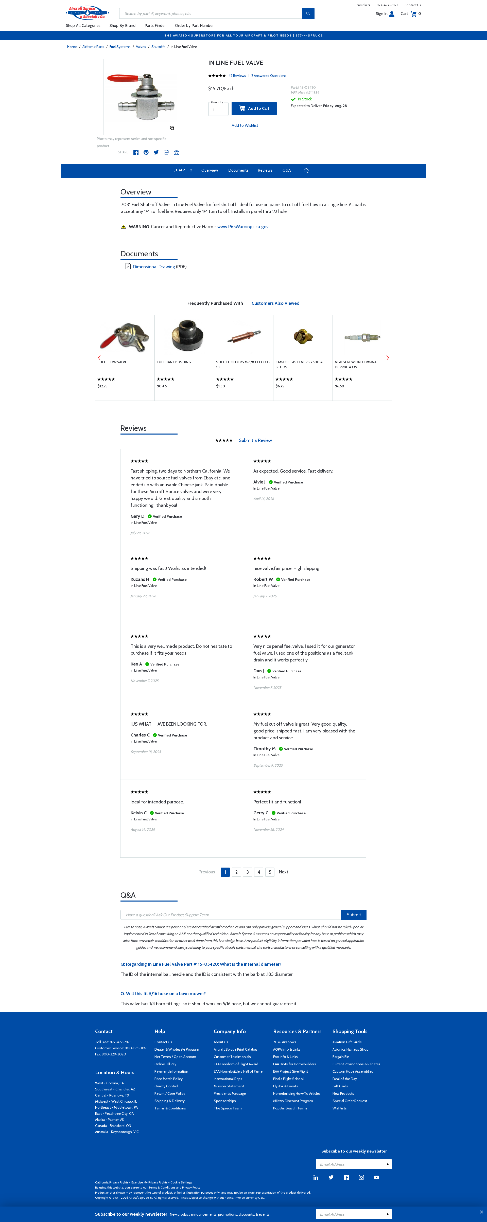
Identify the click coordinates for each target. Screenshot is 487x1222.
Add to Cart (257, 108)
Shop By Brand (122, 25)
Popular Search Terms (290, 1108)
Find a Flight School (288, 1078)
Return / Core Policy (169, 1093)
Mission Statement (229, 1086)
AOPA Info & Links (287, 1049)
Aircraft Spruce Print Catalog (235, 1049)
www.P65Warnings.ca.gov (243, 226)
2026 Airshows (284, 1042)
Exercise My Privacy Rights (149, 1182)
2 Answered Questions (269, 75)
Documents (238, 170)
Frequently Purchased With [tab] (215, 303)
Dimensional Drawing (154, 266)
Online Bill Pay (165, 1064)
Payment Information (171, 1071)
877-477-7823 (387, 5)
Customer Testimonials (232, 1056)
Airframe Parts (93, 46)
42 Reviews (237, 75)
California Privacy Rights (111, 1182)
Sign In (382, 13)
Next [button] (387, 357)
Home (72, 46)
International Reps (228, 1078)
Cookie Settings (181, 1182)
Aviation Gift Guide (347, 1042)
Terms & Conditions (170, 1108)
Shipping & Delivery (169, 1101)
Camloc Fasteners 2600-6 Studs (299, 364)
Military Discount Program (293, 1101)
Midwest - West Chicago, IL (116, 1101)
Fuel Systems (120, 46)
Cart (411, 13)
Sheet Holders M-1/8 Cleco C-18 (243, 364)
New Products (343, 1093)
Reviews (265, 170)
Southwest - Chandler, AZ (115, 1089)
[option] (141, 97)
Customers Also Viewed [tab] (276, 303)
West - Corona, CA (109, 1083)
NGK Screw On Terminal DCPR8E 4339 (356, 364)
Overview (209, 170)
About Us (221, 1042)
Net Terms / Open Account (175, 1056)
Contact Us (413, 5)
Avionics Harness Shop (351, 1049)
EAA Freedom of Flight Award (236, 1064)
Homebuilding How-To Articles (297, 1093)
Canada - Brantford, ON (113, 1125)
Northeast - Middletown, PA (116, 1107)
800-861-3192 (136, 1048)
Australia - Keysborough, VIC (117, 1131)
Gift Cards (340, 1086)
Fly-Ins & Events (285, 1086)
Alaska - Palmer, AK (109, 1119)
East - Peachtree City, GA (114, 1113)
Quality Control (166, 1086)
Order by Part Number (194, 25)
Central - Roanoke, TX (112, 1095)
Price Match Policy (168, 1078)
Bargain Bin (341, 1056)
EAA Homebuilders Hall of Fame (238, 1071)
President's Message (230, 1093)
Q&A (287, 170)
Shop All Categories (83, 25)
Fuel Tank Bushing (174, 362)
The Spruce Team (228, 1108)
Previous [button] (99, 357)
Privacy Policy (191, 1187)
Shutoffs (158, 46)
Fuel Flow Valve (112, 362)
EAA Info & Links (285, 1056)
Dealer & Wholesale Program (176, 1049)
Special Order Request (350, 1101)
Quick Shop (124, 387)
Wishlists (363, 5)
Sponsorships (225, 1101)
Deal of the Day (345, 1078)
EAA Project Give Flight (290, 1071)
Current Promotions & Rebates (356, 1064)
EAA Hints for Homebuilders (294, 1064)
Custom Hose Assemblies (353, 1071)
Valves (141, 46)
